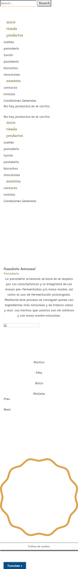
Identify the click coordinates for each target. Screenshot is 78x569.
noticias (9, 94)
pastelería (11, 61)
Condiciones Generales (20, 100)
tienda (11, 28)
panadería (11, 48)
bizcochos (11, 68)
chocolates (12, 74)
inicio (10, 22)
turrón (8, 55)
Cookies (45, 450)
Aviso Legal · (13, 445)
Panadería (11, 273)
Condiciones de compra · (21, 450)
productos (14, 35)
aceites (9, 42)
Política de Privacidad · (40, 445)
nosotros (13, 81)
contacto (10, 87)
